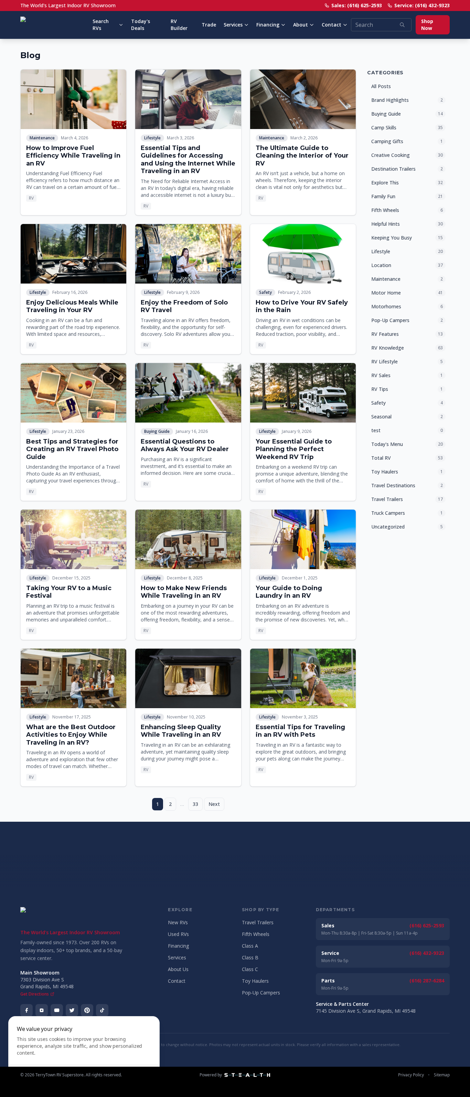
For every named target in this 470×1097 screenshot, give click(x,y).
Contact (331, 24)
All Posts (381, 86)
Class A (250, 945)
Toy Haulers (255, 981)
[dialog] (84, 1052)
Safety (265, 292)
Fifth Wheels (255, 934)
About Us (178, 969)
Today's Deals (140, 24)
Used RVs (178, 934)
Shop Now (427, 24)
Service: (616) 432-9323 (422, 5)
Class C (250, 969)
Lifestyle (152, 138)
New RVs (178, 922)
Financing (267, 24)
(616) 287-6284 (426, 980)
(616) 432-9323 (426, 953)
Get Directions (34, 994)
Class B (250, 957)
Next (214, 804)
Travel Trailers (258, 922)
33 (195, 804)
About (300, 24)
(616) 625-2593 (426, 925)
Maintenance (42, 138)
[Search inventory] (402, 25)
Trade (209, 24)
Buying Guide (157, 431)
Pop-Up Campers (261, 992)
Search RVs (101, 24)
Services (233, 24)
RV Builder (179, 24)
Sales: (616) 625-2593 (356, 5)
